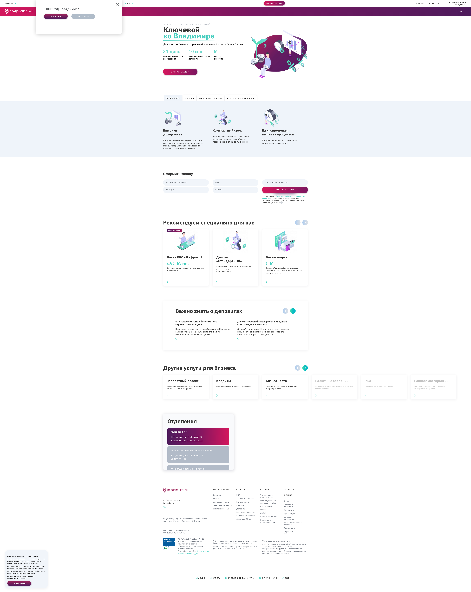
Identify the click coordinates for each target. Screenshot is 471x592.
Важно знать (289, 528)
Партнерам (289, 489)
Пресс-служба (290, 513)
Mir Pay (263, 510)
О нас (286, 501)
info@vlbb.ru (460, 4)
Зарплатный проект (245, 498)
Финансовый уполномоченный (276, 541)
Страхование (266, 506)
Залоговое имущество (289, 518)
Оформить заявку (180, 72)
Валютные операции (222, 509)
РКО (238, 495)
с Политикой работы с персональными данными (283, 197)
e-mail (218, 190)
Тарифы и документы (289, 505)
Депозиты (240, 509)
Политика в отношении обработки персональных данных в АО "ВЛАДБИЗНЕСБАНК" (235, 547)
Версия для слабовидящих (428, 3)
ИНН (217, 182)
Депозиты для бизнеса (186, 24)
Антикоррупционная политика (291, 523)
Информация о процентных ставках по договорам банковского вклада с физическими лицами (235, 542)
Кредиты (217, 495)
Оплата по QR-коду (245, 519)
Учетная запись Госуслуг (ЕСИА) (267, 496)
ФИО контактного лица (277, 182)
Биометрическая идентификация (267, 521)
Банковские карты (221, 502)
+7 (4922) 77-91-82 (457, 2)
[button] (298, 222)
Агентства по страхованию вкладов (193, 552)
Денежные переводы (222, 505)
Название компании (176, 182)
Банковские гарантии (246, 516)
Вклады (216, 498)
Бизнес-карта (242, 502)
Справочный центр (289, 533)
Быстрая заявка (274, 3)
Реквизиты (289, 510)
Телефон (170, 190)
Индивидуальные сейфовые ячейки (268, 502)
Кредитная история (269, 517)
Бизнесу (167, 24)
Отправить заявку (285, 190)
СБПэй (263, 513)
